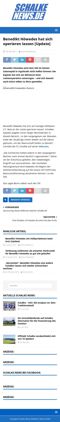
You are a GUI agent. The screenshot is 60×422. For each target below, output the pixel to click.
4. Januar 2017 (10, 245)
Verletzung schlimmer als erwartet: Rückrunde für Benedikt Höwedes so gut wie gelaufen (30, 252)
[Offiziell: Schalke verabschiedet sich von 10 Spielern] (9, 339)
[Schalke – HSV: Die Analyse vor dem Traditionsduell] (9, 306)
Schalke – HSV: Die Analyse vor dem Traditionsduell (37, 304)
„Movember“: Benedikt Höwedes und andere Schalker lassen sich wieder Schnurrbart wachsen (28, 265)
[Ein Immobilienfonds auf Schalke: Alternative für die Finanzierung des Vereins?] (9, 321)
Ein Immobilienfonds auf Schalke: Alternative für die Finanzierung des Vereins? (37, 321)
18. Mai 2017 (11, 51)
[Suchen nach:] (30, 285)
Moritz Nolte (28, 272)
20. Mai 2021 (25, 342)
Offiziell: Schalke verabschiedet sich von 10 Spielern (37, 337)
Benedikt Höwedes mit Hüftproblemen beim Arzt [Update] (29, 240)
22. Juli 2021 (24, 309)
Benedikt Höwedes (20, 199)
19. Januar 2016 (11, 257)
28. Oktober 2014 (12, 272)
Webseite (44, 146)
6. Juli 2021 (24, 327)
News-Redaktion (28, 51)
